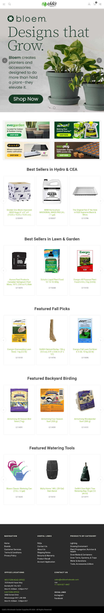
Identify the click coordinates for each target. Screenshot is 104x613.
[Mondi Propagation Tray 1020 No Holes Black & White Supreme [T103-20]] (84, 191)
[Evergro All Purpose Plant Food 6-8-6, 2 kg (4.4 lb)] (84, 260)
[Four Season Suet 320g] (52, 400)
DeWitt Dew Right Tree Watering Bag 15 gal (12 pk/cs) (85, 491)
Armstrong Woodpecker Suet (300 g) (85, 420)
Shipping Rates (44, 552)
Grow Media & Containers (81, 555)
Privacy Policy (10, 556)
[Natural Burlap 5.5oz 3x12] (52, 330)
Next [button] (99, 60)
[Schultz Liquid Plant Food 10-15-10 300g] (52, 260)
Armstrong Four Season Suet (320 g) (52, 420)
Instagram (59, 595)
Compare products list (100, 4)
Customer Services (12, 549)
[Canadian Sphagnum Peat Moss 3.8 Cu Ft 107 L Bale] (19, 260)
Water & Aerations (78, 561)
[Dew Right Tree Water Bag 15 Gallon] (84, 469)
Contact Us (42, 546)
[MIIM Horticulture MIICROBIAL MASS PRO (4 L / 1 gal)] (52, 191)
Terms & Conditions (13, 552)
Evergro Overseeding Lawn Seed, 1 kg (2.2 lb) (19, 350)
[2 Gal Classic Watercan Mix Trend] (19, 469)
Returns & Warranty (45, 556)
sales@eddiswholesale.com (66, 580)
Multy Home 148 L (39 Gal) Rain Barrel (52, 489)
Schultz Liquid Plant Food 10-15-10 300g (52, 280)
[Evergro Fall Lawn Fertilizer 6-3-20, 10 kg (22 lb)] (84, 330)
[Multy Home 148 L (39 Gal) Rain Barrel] (52, 469)
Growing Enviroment (79, 546)
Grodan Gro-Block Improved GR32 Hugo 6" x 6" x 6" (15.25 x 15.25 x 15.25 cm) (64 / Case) (19, 212)
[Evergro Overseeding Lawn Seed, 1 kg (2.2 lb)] (19, 330)
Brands (7, 546)
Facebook (58, 598)
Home (6, 543)
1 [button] (49, 107)
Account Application (46, 562)
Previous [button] (4, 60)
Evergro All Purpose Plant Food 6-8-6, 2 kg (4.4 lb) (85, 280)
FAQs (39, 543)
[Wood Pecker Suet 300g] (84, 400)
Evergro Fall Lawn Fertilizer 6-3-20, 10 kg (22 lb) (85, 350)
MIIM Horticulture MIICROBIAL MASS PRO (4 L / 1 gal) (52, 212)
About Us (41, 549)
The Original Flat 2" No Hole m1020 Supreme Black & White (85, 212)
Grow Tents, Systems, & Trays (83, 558)
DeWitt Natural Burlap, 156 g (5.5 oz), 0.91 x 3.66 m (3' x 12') (52, 351)
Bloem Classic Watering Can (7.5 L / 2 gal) (19, 489)
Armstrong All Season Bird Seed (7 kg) (19, 420)
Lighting (73, 543)
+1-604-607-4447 (62, 585)
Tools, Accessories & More (81, 564)
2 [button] (54, 107)
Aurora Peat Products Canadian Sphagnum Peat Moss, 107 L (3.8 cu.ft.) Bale (19, 282)
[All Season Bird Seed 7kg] (19, 400)
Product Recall (43, 559)
